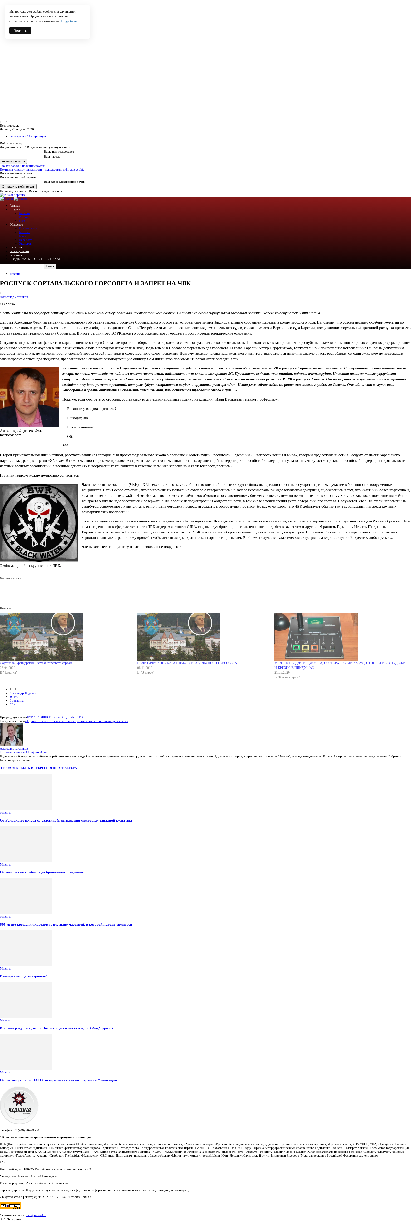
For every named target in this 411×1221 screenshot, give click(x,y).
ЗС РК (14, 697)
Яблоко (14, 704)
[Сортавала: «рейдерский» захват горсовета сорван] (66, 637)
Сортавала (17, 700)
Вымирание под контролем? (23, 976)
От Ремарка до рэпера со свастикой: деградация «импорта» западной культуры (66, 820)
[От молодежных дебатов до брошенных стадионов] (26, 860)
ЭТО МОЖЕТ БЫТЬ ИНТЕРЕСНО (25, 768)
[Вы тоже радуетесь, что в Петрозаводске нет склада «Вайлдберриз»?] (26, 1016)
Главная (15, 205)
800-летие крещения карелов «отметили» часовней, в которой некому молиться (66, 924)
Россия (23, 217)
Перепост (25, 239)
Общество (16, 224)
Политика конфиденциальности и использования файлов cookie (42, 169)
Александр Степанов (14, 297)
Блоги (23, 236)
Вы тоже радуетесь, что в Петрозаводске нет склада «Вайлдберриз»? (56, 1028)
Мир (22, 220)
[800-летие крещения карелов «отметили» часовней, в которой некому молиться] (26, 913)
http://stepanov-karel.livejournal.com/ (24, 752)
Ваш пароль (52, 156)
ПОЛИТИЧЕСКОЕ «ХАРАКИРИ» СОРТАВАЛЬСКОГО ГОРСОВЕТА (187, 663)
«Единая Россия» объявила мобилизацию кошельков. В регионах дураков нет (76, 721)
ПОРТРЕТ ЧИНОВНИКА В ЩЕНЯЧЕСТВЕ (56, 717)
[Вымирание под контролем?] (26, 964)
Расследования (19, 251)
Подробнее (69, 21)
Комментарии (28, 228)
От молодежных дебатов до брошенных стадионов (42, 872)
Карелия (24, 213)
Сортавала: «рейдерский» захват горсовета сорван (36, 663)
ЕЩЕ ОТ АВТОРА (64, 768)
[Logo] (7, 198)
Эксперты (25, 243)
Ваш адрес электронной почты (64, 181)
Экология (16, 247)
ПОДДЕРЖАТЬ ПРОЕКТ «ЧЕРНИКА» (35, 259)
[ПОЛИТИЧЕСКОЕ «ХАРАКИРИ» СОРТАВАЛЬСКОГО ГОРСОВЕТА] (203, 637)
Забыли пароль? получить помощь (23, 165)
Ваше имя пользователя (59, 151)
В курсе (15, 209)
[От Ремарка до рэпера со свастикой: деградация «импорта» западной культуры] (26, 809)
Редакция (16, 255)
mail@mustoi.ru (36, 1215)
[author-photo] (11, 745)
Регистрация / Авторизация (28, 136)
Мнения (24, 232)
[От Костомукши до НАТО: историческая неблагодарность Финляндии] (26, 1068)
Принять (20, 30)
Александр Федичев (23, 693)
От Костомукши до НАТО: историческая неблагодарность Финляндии (58, 1080)
